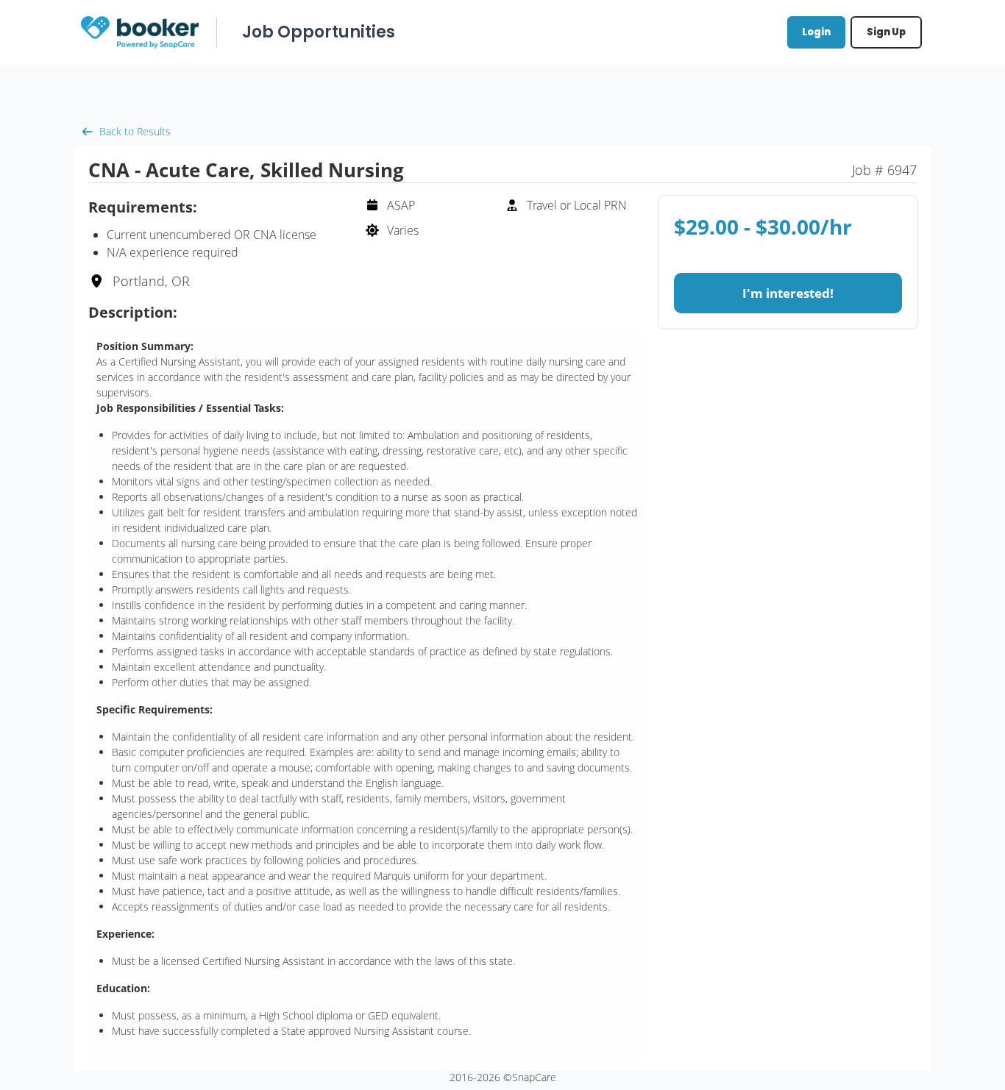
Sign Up (886, 32)
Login (816, 32)
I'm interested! (788, 293)
